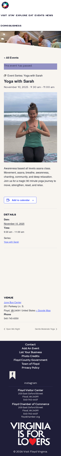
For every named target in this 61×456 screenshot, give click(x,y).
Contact (30, 344)
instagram (30, 383)
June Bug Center (12, 302)
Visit (4, 15)
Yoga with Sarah (11, 241)
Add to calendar (21, 200)
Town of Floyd (30, 363)
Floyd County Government (30, 360)
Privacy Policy (30, 367)
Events (39, 15)
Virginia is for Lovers (30, 433)
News (49, 15)
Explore (21, 15)
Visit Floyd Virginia (5, 5)
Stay (11, 15)
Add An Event (30, 348)
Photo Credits (30, 356)
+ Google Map (43, 310)
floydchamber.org (30, 416)
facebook (12, 375)
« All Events (11, 57)
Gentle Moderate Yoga (45, 328)
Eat (31, 15)
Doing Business (11, 25)
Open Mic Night (13, 328)
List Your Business (30, 352)
